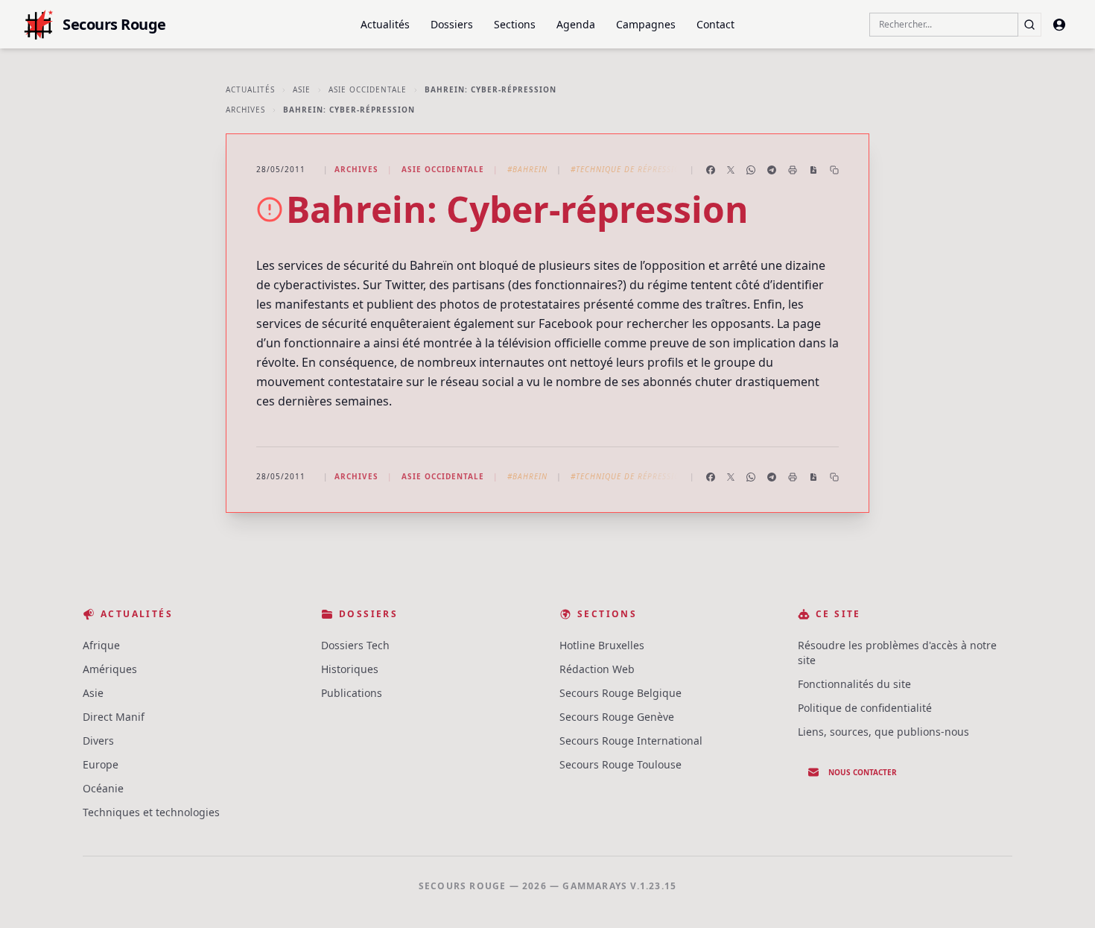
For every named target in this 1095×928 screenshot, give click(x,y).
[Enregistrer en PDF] (813, 169)
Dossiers (452, 24)
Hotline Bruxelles (601, 645)
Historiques (349, 669)
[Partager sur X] (730, 170)
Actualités (385, 24)
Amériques (110, 669)
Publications (351, 693)
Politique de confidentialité (865, 708)
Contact (715, 24)
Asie (302, 89)
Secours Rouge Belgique (620, 693)
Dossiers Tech (355, 645)
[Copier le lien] (834, 169)
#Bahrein (527, 169)
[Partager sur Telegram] (771, 169)
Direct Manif (114, 717)
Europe (100, 764)
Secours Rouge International (630, 740)
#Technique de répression (628, 169)
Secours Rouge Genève (616, 717)
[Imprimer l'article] (792, 169)
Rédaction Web (597, 669)
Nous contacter (862, 772)
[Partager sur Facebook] (710, 169)
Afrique (101, 645)
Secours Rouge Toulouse (620, 764)
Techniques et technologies (151, 812)
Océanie (103, 788)
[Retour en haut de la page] (1062, 895)
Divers (98, 740)
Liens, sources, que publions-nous (883, 732)
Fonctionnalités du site (854, 684)
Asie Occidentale (367, 89)
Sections (515, 24)
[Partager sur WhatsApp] (750, 169)
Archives (245, 109)
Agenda (575, 24)
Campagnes (646, 24)
